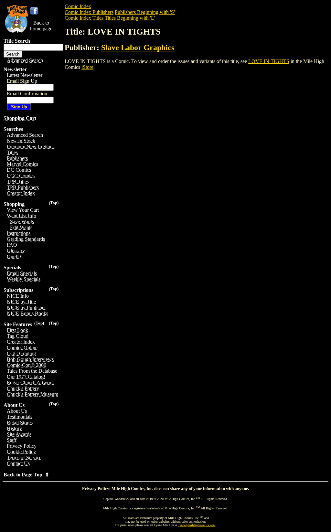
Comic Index (78, 6)
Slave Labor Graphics (137, 47)
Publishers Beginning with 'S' (145, 12)
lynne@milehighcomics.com (197, 525)
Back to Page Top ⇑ (26, 474)
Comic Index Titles (84, 18)
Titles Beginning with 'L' (130, 18)
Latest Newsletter (24, 75)
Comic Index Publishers (89, 12)
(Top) (54, 202)
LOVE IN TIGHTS (268, 61)
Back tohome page (41, 25)
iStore (87, 67)
